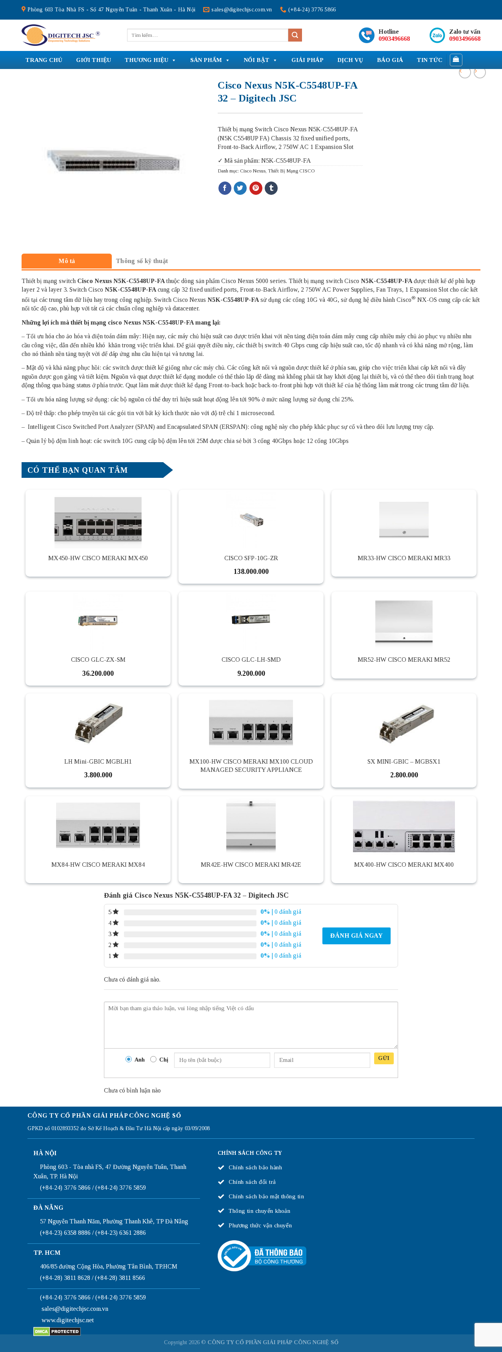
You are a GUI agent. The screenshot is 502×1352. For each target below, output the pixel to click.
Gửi (383, 1058)
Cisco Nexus (253, 171)
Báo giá (390, 60)
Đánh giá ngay (356, 935)
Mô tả (66, 261)
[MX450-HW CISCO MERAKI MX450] (98, 519)
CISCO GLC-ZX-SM (98, 659)
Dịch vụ (350, 60)
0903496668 (394, 38)
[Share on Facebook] (224, 188)
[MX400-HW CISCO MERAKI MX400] (404, 825)
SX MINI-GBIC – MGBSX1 (403, 761)
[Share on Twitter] (240, 188)
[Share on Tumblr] (271, 188)
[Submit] (295, 35)
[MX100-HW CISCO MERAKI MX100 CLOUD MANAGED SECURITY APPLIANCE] (251, 722)
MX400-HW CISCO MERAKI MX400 (404, 864)
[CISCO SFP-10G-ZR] (251, 519)
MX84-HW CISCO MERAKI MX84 (98, 864)
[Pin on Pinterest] (255, 188)
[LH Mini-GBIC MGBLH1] (98, 722)
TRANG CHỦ (43, 60)
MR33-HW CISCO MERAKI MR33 (404, 558)
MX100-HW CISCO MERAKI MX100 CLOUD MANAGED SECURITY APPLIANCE (251, 765)
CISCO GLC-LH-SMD (251, 659)
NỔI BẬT (256, 60)
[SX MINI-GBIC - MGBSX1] (404, 722)
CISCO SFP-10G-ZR (251, 558)
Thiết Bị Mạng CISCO (291, 171)
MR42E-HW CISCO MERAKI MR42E (251, 864)
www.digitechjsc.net (68, 1320)
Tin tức (429, 60)
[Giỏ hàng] (456, 60)
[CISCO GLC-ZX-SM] (98, 621)
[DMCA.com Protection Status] (57, 1331)
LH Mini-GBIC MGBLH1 (98, 761)
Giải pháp (307, 60)
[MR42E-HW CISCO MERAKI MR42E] (251, 825)
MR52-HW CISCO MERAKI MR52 (404, 659)
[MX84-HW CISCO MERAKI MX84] (98, 825)
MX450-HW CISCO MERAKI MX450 (98, 558)
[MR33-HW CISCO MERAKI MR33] (404, 519)
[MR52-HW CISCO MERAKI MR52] (404, 621)
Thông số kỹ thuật (142, 261)
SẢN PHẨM (206, 60)
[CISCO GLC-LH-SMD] (251, 621)
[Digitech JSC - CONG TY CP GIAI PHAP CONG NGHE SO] (61, 35)
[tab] (67, 261)
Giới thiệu (93, 60)
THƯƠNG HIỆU (146, 60)
